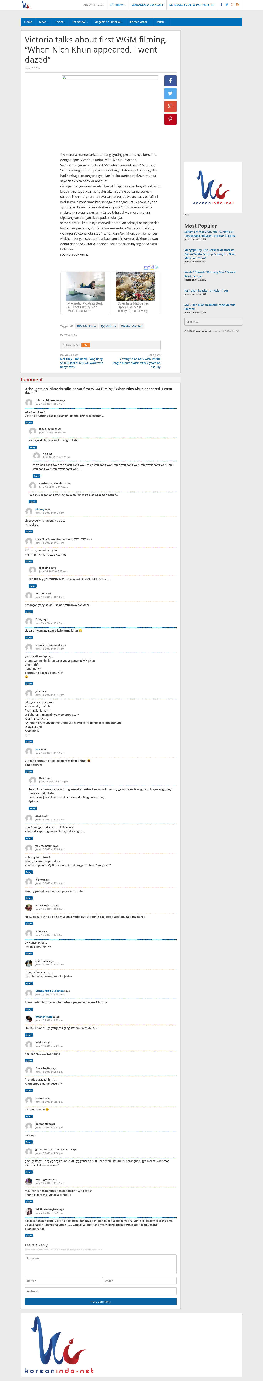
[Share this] (170, 80)
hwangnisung (43, 1016)
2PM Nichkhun (86, 326)
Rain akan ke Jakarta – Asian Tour (206, 290)
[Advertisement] (40, 141)
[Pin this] (170, 119)
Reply (29, 422)
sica (37, 749)
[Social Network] (229, 5)
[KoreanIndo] (26, 4)
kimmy (39, 509)
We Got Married (131, 326)
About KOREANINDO (227, 331)
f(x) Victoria (108, 326)
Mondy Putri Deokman (49, 990)
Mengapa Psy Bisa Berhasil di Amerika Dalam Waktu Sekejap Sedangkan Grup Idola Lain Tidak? (209, 254)
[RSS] (86, 345)
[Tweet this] (170, 93)
